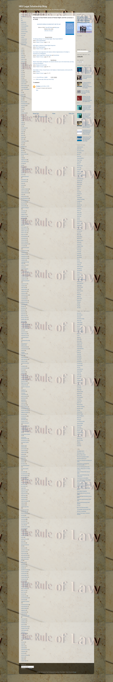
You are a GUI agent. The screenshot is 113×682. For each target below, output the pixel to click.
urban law (23, 657)
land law (22, 461)
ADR (22, 52)
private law (23, 548)
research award (24, 39)
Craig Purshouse (80, 171)
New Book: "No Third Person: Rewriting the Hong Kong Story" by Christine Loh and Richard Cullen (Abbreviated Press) (84, 99)
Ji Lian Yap (79, 373)
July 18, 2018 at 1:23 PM (44, 86)
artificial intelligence (25, 207)
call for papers (24, 227)
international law (24, 440)
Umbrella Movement (25, 176)
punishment (23, 564)
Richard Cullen (79, 425)
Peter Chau (79, 249)
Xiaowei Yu (79, 300)
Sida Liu (78, 272)
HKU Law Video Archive (81, 454)
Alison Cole (79, 320)
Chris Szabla (79, 341)
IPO (21, 111)
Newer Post (36, 113)
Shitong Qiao (79, 270)
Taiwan (22, 167)
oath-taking (23, 524)
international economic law (25, 435)
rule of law (23, 592)
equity (22, 355)
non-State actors (24, 523)
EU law (22, 94)
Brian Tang (79, 167)
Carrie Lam (23, 83)
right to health (24, 584)
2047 (22, 50)
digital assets (23, 315)
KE (21, 18)
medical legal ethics (25, 506)
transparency (23, 651)
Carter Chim (79, 339)
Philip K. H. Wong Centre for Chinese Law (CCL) (83, 469)
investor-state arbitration (24, 446)
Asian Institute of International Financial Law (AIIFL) (83, 464)
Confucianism (23, 87)
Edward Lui (79, 186)
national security (24, 31)
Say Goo (78, 261)
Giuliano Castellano (80, 199)
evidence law (23, 361)
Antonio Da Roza (80, 331)
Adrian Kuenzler (80, 147)
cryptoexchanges (24, 300)
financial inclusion (24, 379)
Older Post (71, 113)
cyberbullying (23, 304)
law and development (25, 465)
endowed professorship (25, 340)
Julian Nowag (79, 221)
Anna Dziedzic (79, 324)
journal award (23, 29)
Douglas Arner (79, 180)
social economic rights (25, 615)
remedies (23, 568)
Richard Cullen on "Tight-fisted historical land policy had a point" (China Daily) (87, 138)
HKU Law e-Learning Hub (81, 511)
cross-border (23, 297)
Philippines (23, 146)
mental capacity (24, 510)
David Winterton (80, 178)
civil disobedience (24, 236)
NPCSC (22, 139)
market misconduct (24, 501)
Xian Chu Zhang (80, 440)
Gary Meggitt (79, 197)
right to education (24, 582)
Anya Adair (79, 162)
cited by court (23, 24)
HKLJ (22, 98)
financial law (23, 381)
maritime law (23, 499)
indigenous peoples (24, 412)
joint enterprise (24, 448)
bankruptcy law (24, 216)
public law (23, 562)
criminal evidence (24, 289)
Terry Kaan (79, 434)
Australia (23, 63)
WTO (22, 187)
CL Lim (78, 335)
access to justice (24, 190)
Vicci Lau (78, 292)
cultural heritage (24, 302)
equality (22, 350)
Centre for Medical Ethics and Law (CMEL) (83, 472)
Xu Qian (78, 442)
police (22, 537)
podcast (22, 37)
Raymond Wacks (80, 423)
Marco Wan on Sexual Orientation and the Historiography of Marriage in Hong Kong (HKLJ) (87, 116)
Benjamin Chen (80, 165)
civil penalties (23, 238)
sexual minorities (24, 606)
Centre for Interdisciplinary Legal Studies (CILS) (83, 475)
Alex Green (79, 313)
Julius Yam (79, 386)
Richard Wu (79, 427)
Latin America (23, 128)
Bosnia (22, 67)
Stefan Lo (79, 276)
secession (23, 594)
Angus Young (79, 160)
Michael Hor (79, 238)
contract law (23, 277)
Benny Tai (79, 333)
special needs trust (24, 626)
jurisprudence (23, 456)
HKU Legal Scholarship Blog (33, 6)
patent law (23, 531)
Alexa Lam (79, 316)
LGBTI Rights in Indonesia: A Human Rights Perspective (44, 45)
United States (23, 181)
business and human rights (25, 224)
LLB (21, 120)
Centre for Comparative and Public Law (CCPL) (84, 461)
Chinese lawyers (24, 85)
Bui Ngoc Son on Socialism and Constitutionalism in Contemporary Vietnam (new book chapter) (87, 124)
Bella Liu (78, 163)
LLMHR (22, 124)
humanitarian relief (24, 408)
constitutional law (24, 268)
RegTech (22, 152)
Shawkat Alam (49, 55)
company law (23, 254)
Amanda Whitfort (80, 158)
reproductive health (25, 569)
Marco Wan (79, 234)
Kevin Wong (79, 229)
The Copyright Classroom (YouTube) (84, 509)
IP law (22, 109)
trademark (23, 647)
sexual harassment (24, 604)
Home (53, 113)
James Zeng (79, 212)
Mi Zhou (78, 410)
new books (23, 35)
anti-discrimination (24, 198)
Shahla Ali (79, 264)
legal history (23, 491)
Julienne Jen (79, 223)
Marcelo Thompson (80, 406)
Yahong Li (79, 302)
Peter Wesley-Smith (81, 421)
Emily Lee (79, 188)
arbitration (23, 204)
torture (22, 644)
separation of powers (25, 601)
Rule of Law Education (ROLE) (82, 507)
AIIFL (22, 53)
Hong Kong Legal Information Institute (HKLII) (84, 497)
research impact (24, 42)
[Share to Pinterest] (56, 77)
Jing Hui (78, 218)
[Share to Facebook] (55, 77)
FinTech (22, 96)
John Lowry (79, 382)
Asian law (23, 61)
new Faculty (23, 33)
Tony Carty (79, 436)
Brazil (22, 68)
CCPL (22, 72)
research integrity (24, 577)
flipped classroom (24, 383)
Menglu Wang (79, 236)
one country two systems (24, 529)
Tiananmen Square (24, 169)
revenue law (23, 581)
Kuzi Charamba (80, 397)
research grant (24, 41)
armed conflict (24, 205)
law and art (23, 463)
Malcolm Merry (80, 404)
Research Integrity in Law (81, 458)
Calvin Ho (79, 337)
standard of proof (24, 628)
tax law (22, 637)
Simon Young (51, 79)
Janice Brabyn (79, 371)
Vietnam (22, 185)
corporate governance (25, 280)
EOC (22, 92)
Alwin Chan (79, 156)
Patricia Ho (79, 248)
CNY (22, 78)
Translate (30, 668)
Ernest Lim (79, 359)
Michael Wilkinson (80, 415)
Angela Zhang (79, 322)
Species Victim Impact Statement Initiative (83, 513)
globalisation (23, 398)
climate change (24, 242)
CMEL (22, 76)
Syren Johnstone (80, 283)
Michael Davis (79, 412)
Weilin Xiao (79, 294)
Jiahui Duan (79, 216)
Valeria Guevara (80, 290)
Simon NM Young (48, 27)
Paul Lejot (79, 419)
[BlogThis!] (52, 77)
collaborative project (25, 247)
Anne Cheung (79, 328)
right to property (24, 588)
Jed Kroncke (79, 214)
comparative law (24, 256)
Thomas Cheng (80, 287)
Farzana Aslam (80, 365)
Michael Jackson (80, 240)
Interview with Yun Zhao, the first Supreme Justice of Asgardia (87, 77)
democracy (23, 311)
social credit (23, 614)
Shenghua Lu (79, 268)
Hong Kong (23, 105)
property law (23, 551)
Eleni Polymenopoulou (40, 47)
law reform (23, 484)
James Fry (79, 210)
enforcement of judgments (24, 344)
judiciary (22, 454)
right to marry (23, 586)
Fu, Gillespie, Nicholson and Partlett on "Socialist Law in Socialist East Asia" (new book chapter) (87, 85)
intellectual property (25, 423)
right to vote (23, 590)
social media (23, 619)
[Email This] (51, 77)
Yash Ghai (79, 443)
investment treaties (25, 442)
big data (22, 220)
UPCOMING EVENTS (80, 451)
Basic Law (23, 65)
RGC (22, 148)
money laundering (24, 513)
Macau (22, 135)
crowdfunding (23, 298)
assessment (23, 210)
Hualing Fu (79, 206)
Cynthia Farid (79, 344)
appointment (23, 22)
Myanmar (23, 137)
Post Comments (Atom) (42, 116)
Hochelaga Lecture (24, 103)
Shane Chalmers (80, 266)
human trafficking (24, 406)
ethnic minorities (24, 359)
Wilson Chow (79, 298)
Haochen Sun (79, 205)
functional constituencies (24, 393)
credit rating (23, 287)
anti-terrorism (23, 202)
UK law (22, 170)
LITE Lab (78, 505)
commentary (23, 27)
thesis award (23, 44)
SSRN (22, 157)
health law (23, 403)
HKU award (23, 16)
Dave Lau (78, 350)
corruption (23, 285)
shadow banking (24, 608)
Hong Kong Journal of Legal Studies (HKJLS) (83, 488)
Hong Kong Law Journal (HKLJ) (82, 478)
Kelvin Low (79, 227)
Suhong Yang (79, 281)
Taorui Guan (79, 285)
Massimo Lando (80, 408)
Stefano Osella (80, 277)
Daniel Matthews (80, 348)
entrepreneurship (24, 346)
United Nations (24, 179)
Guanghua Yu (79, 201)
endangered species (25, 337)
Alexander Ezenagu (80, 318)
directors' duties (24, 317)
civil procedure (24, 240)
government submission (23, 400)
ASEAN (22, 57)
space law (23, 624)
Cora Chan (79, 169)
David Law (79, 352)
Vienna (22, 183)
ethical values (23, 357)
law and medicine (24, 475)
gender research (24, 396)
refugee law (23, 566)
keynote (22, 458)
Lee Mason (79, 399)
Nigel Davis (79, 417)
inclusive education (24, 410)
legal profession (24, 493)
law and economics (24, 468)
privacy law (23, 543)
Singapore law (23, 159)
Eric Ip (78, 190)
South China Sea (24, 161)
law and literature (24, 473)
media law (23, 503)
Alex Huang (79, 152)
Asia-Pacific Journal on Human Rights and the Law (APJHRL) (84, 480)
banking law (23, 214)
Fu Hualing (38, 86)
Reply (37, 90)
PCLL (22, 144)
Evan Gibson (79, 361)
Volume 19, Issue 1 (40, 42)
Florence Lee (79, 193)
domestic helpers (24, 326)
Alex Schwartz (80, 315)
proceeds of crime (24, 549)
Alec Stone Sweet (80, 150)
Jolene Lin (79, 384)
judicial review (23, 452)
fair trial (22, 370)
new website (23, 521)
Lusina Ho (79, 233)
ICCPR (22, 107)
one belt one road (24, 526)
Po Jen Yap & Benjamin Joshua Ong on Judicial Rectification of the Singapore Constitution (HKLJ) (87, 108)
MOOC (22, 133)
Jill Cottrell (79, 376)
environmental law (24, 348)
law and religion (24, 477)
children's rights (24, 230)
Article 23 (23, 59)
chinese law (23, 234)
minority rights (24, 511)
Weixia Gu (79, 296)
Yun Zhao (79, 307)
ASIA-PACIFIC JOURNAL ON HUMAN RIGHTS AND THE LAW (48, 24)
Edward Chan (79, 184)
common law (23, 252)
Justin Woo (79, 387)
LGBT (22, 118)
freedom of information (23, 390)
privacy (22, 541)
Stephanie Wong (80, 432)
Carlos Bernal (56, 55)
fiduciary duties (24, 375)
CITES (22, 74)
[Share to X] (53, 77)
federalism (23, 373)
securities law (23, 596)
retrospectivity (24, 579)
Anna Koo (79, 326)
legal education (24, 490)
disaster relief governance (23, 322)
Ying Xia (78, 304)
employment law (24, 335)
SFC (21, 156)
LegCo (22, 131)
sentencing (23, 599)
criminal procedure (24, 295)
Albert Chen (79, 148)
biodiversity (23, 222)
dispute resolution (24, 324)
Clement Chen (79, 343)
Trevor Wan (79, 289)
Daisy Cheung (79, 346)
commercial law (24, 250)
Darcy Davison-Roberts (81, 175)
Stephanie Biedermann (81, 279)
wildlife (22, 659)
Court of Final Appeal (25, 89)
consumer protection (25, 272)
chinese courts (24, 232)
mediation (23, 505)
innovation (23, 414)
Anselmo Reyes (80, 329)
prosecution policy (24, 555)
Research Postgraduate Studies (83, 456)
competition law (24, 258)
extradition (23, 366)
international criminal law (25, 431)
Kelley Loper (56, 27)
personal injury (24, 535)
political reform (24, 539)
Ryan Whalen (79, 257)
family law (23, 371)
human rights (41, 79)
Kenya (22, 116)
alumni (22, 194)
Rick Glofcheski (80, 429)
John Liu (78, 219)
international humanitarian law (24, 438)
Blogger (74, 672)
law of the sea (24, 482)
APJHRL (37, 79)
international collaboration (23, 428)
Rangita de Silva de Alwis (41, 65)
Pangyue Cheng (80, 246)
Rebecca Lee (79, 255)
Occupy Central (24, 141)
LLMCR (22, 122)
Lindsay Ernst (79, 401)
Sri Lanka (22, 163)
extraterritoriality (24, 368)
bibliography (23, 218)
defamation (23, 308)
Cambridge (23, 80)
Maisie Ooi (79, 402)
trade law (23, 645)
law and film (23, 471)
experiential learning (25, 363)
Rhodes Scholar (24, 154)
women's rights (24, 660)
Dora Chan (79, 354)
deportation (23, 313)
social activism (24, 612)
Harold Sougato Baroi (41, 55)
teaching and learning (25, 639)
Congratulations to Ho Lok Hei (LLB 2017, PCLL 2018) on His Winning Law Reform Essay (87, 132)
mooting (22, 515)
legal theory (23, 495)
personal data (23, 533)
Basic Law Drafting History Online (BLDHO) (83, 503)
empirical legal (24, 333)
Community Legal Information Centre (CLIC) (84, 500)
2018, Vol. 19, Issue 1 (48, 30)
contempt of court (24, 275)
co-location (23, 245)
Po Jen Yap (79, 251)
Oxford (22, 142)
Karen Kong (79, 389)
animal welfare (24, 196)
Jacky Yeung (79, 208)
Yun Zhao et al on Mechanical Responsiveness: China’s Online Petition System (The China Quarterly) (87, 70)
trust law (23, 653)
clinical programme (24, 26)
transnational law (24, 649)
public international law (25, 559)
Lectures (22, 129)
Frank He (78, 195)
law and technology (25, 479)
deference (23, 310)
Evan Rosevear (79, 363)
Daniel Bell (79, 173)
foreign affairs (24, 384)
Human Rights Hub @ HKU (82, 491)
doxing (22, 330)
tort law (22, 642)
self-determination (24, 597)
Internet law (23, 113)
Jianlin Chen (79, 374)
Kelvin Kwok (79, 225)
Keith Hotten (79, 393)
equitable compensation (24, 353)
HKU (22, 100)
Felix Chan (79, 191)
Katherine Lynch (80, 391)
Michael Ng (79, 242)
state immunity (24, 630)
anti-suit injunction (24, 200)
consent (22, 267)
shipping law (23, 610)
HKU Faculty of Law (80, 453)
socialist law (23, 620)
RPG (22, 20)
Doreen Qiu (79, 356)
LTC (21, 126)
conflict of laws (24, 265)
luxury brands (23, 497)
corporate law (23, 283)
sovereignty (23, 622)
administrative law (24, 192)
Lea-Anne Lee (79, 231)
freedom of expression (25, 386)
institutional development (23, 418)
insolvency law (24, 416)
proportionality (24, 553)
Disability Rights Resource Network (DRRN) (83, 493)
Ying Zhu (78, 305)
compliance (23, 260)
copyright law (23, 278)
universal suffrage (24, 655)
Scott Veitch (79, 262)
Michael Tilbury (80, 414)
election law (23, 331)
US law (22, 174)
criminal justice (24, 291)
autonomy (23, 212)
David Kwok (79, 177)
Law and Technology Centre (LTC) (83, 466)
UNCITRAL (23, 172)
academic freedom (24, 189)
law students (23, 486)
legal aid (22, 488)
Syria (22, 165)
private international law (25, 545)
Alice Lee (78, 154)
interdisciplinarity (24, 426)
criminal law (23, 293)
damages (23, 306)
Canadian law (23, 81)
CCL (21, 70)
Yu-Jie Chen (79, 445)
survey (22, 635)
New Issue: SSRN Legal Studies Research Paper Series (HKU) (85, 92)
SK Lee (78, 259)
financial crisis (23, 377)
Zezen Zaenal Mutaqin (41, 40)
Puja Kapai (79, 253)
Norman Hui (79, 244)
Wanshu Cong (79, 438)
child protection (24, 229)
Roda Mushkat (79, 430)
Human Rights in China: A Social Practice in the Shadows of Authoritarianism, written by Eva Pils (52, 70)
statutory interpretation (24, 632)
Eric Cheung (79, 358)
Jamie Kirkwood (80, 369)
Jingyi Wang (79, 378)
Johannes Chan (80, 380)
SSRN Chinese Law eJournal (82, 483)
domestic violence (24, 328)
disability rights (24, 319)
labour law (23, 460)
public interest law (24, 557)
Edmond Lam (79, 182)
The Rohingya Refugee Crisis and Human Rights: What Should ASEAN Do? (48, 39)
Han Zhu (38, 71)
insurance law (23, 421)
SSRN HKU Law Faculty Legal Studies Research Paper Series (84, 485)
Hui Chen (78, 367)
